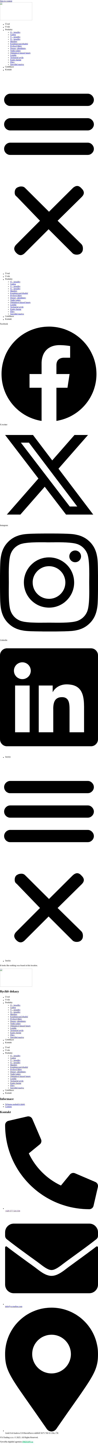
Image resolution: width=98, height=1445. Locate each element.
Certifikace (9, 67)
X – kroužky (15, 39)
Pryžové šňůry (16, 46)
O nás (7, 27)
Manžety (13, 41)
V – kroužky (15, 37)
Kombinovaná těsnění (19, 44)
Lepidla (13, 55)
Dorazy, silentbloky (18, 48)
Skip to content (6, 1)
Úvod (7, 24)
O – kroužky (15, 32)
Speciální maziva (17, 64)
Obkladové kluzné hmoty (20, 53)
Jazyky (8, 757)
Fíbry (12, 62)
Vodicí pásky (15, 51)
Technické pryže (16, 57)
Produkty (9, 29)
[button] (49, 171)
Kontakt (8, 69)
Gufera (13, 35)
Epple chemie (15, 60)
